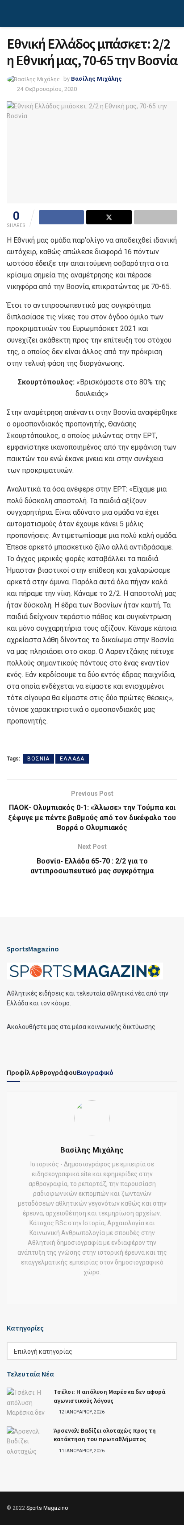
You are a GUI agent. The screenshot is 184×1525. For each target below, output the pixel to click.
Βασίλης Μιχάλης (96, 78)
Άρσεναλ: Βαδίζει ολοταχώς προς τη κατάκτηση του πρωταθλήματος (105, 1434)
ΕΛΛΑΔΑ (72, 759)
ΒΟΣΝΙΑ (38, 759)
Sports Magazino (47, 1508)
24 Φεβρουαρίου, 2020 (47, 89)
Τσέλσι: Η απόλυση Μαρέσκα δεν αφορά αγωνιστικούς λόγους (109, 1396)
